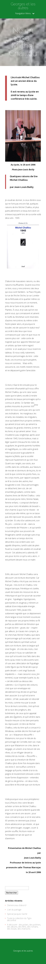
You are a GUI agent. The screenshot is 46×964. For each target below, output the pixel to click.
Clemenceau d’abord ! (17, 905)
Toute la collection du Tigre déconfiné (19, 919)
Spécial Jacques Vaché (17, 914)
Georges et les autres (23, 6)
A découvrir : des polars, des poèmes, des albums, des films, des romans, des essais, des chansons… (24, 926)
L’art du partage (14, 909)
